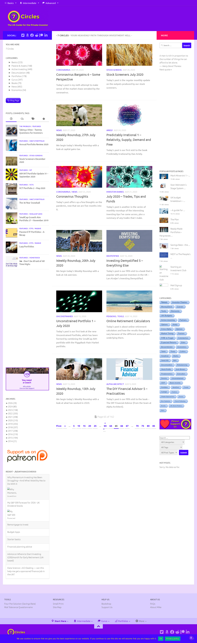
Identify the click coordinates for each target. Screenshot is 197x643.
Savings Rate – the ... (180, 244)
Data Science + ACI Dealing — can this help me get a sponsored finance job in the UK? (26, 546)
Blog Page (14, 100)
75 (142, 425)
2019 (13, 423)
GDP (163, 383)
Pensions (111, 316)
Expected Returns (168, 343)
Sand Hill (164, 360)
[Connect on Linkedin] (46, 35)
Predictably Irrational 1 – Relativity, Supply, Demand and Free (128, 139)
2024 (12, 406)
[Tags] (32, 119)
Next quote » (166, 69)
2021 (13, 416)
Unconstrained (64, 316)
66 (121, 425)
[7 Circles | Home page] (28, 18)
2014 (12, 441)
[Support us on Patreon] (41, 35)
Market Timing (167, 334)
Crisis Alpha (166, 329)
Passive (38, 228)
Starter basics (13, 513)
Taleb (163, 351)
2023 (13, 409)
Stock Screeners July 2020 (124, 74)
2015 (13, 437)
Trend (186, 387)
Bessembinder (167, 347)
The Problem (25, 126)
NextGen (176, 387)
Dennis (164, 378)
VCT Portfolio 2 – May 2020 (32, 188)
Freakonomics (166, 374)
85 (153, 425)
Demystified (112, 256)
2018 (13, 427)
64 (110, 425)
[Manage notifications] (191, 637)
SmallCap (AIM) (35, 214)
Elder (183, 343)
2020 (13, 420)
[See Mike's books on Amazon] (27, 35)
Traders (174, 392)
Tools (121, 316)
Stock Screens (114, 69)
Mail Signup (176, 285)
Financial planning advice (19, 521)
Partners (183, 320)
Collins (182, 351)
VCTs (31, 184)
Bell (174, 360)
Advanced (51, 2)
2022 (13, 413)
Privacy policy (172, 638)
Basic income (175, 383)
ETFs (31, 228)
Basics (10, 2)
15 (84, 425)
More (141, 609)
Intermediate (29, 2)
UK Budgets (166, 315)
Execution (181, 374)
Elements (175, 311)
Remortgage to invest (17, 499)
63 (105, 425)
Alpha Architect (115, 384)
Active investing (19, 69)
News (59, 130)
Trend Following (180, 401)
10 (78, 425)
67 (127, 425)
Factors (181, 334)
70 (137, 425)
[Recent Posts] (11, 119)
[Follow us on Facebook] (32, 35)
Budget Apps (13, 506)
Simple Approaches (167, 396)
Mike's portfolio (36, 141)
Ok (161, 638)
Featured (36, 126)
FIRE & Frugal (167, 338)
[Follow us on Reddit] (36, 35)
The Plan (174, 219)
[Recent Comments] (22, 119)
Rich (162, 410)
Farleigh (164, 392)
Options (164, 324)
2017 (13, 430)
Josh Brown (180, 369)
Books (14, 83)
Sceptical (164, 356)
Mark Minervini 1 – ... (180, 175)
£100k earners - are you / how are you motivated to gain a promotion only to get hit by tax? (26, 559)
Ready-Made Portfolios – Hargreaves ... (171, 232)
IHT (30, 170)
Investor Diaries (115, 191)
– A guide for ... (177, 210)
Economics (17, 89)
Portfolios (16, 76)
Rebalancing (182, 365)
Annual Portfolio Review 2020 (33, 144)
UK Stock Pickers (176, 406)
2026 (12, 402)
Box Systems (165, 401)
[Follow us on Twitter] (23, 35)
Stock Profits (166, 369)
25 (95, 425)
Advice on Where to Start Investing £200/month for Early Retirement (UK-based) (25, 532)
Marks (175, 356)
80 (148, 425)
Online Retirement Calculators (128, 321)
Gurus (14, 79)
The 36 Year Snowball (29, 202)
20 (89, 425)
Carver (180, 307)
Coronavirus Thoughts (72, 196)
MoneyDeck (34, 257)
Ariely (109, 130)
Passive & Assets (19, 65)
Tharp (172, 351)
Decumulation (19, 72)
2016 (13, 434)
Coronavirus (63, 69)
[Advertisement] (27, 318)
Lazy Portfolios (26, 246)
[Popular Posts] (43, 119)
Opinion (179, 329)
